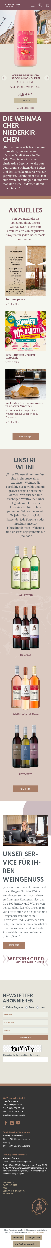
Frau (31, 1007)
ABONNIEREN (25, 1037)
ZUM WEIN (25, 100)
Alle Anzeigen (25, 436)
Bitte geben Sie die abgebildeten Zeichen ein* (22, 1055)
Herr (42, 1007)
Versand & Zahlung (14, 1191)
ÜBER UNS (14, 945)
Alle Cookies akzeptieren (26, 1244)
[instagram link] (12, 1123)
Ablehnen (17, 1237)
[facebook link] (6, 1123)
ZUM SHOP (25, 788)
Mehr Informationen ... (37, 1232)
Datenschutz (10, 1185)
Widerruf (8, 1193)
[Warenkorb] (47, 5)
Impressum (8, 1182)
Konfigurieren (33, 1237)
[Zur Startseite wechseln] (12, 5)
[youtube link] (18, 1123)
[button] (4, 78)
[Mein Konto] (40, 5)
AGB (5, 1188)
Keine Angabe (14, 1007)
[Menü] (32, 5)
